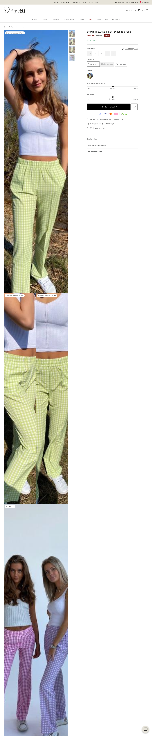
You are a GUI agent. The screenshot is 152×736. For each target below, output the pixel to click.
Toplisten (45, 19)
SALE (90, 19)
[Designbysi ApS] (14, 10)
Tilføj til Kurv (108, 107)
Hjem (5, 27)
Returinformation (94, 152)
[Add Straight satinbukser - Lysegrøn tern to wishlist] (134, 107)
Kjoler (82, 19)
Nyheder (34, 19)
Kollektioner (116, 19)
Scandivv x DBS (102, 19)
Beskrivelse (92, 139)
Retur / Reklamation (132, 2)
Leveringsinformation (96, 145)
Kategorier (56, 19)
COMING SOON (70, 19)
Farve (89, 71)
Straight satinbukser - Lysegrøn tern (20, 27)
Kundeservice (119, 2)
